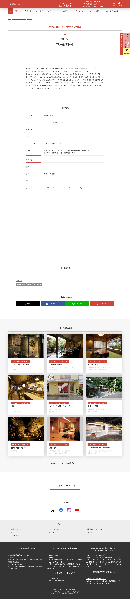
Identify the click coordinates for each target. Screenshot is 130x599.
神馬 (12, 406)
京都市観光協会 (52, 555)
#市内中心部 (15, 370)
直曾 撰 (52, 448)
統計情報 (51, 532)
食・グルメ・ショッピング (20, 361)
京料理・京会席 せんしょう (59, 406)
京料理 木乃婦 (93, 364)
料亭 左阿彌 (93, 406)
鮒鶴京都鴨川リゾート (19, 448)
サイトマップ (15, 532)
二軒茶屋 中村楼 (55, 364)
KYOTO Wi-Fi (15, 535)
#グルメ (13, 367)
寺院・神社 (29, 19)
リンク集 (89, 532)
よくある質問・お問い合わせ (65, 573)
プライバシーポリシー (55, 529)
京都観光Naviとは (16, 529)
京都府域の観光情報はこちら (92, 6)
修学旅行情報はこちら (90, 4)
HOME (9, 19)
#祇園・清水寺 (54, 370)
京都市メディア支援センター (96, 579)
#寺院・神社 (21, 285)
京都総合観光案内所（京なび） (18, 555)
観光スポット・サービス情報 (19, 19)
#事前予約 (52, 367)
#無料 (29, 285)
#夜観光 (103, 451)
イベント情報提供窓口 (56, 580)
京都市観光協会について (91, 2)
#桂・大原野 (37, 285)
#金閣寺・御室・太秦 (56, 411)
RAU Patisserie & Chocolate (99, 448)
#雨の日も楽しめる (94, 451)
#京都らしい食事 (62, 367)
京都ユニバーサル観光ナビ (95, 555)
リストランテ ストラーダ (20, 364)
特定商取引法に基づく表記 (94, 529)
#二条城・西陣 (101, 370)
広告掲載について (55, 578)
